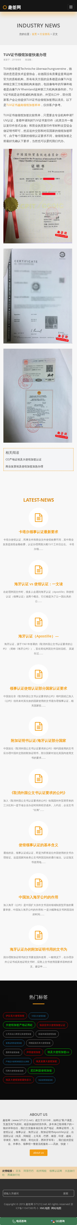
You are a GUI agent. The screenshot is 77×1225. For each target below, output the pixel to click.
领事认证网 (55, 1170)
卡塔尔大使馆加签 (38, 1016)
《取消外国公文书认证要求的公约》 (38, 792)
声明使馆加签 (33, 1052)
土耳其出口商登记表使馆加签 (18, 1034)
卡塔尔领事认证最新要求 (38, 531)
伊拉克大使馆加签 (15, 1015)
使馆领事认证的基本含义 (38, 844)
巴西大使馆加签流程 (14, 1070)
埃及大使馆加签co (58, 1052)
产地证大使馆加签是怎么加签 (17, 1061)
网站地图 (56, 1208)
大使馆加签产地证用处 (19, 1025)
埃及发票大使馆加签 (46, 1061)
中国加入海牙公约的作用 (38, 897)
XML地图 (45, 1208)
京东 (18, 1170)
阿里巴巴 (29, 1170)
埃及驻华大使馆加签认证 (52, 1025)
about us (38, 1152)
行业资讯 (45, 34)
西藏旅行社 (14, 1174)
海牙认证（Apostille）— (38, 636)
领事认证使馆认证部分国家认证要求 (38, 688)
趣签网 (14, 7)
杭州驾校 (42, 1170)
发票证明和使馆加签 (14, 1043)
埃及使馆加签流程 (45, 1080)
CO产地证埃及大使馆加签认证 (24, 459)
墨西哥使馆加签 (13, 1052)
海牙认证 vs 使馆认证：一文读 (38, 583)
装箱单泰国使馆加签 (47, 1034)
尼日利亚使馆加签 (41, 1070)
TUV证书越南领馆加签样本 (23, 105)
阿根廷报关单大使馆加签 (39, 1043)
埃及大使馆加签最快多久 (18, 1079)
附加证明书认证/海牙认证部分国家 (38, 740)
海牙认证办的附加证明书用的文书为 (38, 949)
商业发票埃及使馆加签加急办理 (24, 466)
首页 (34, 34)
